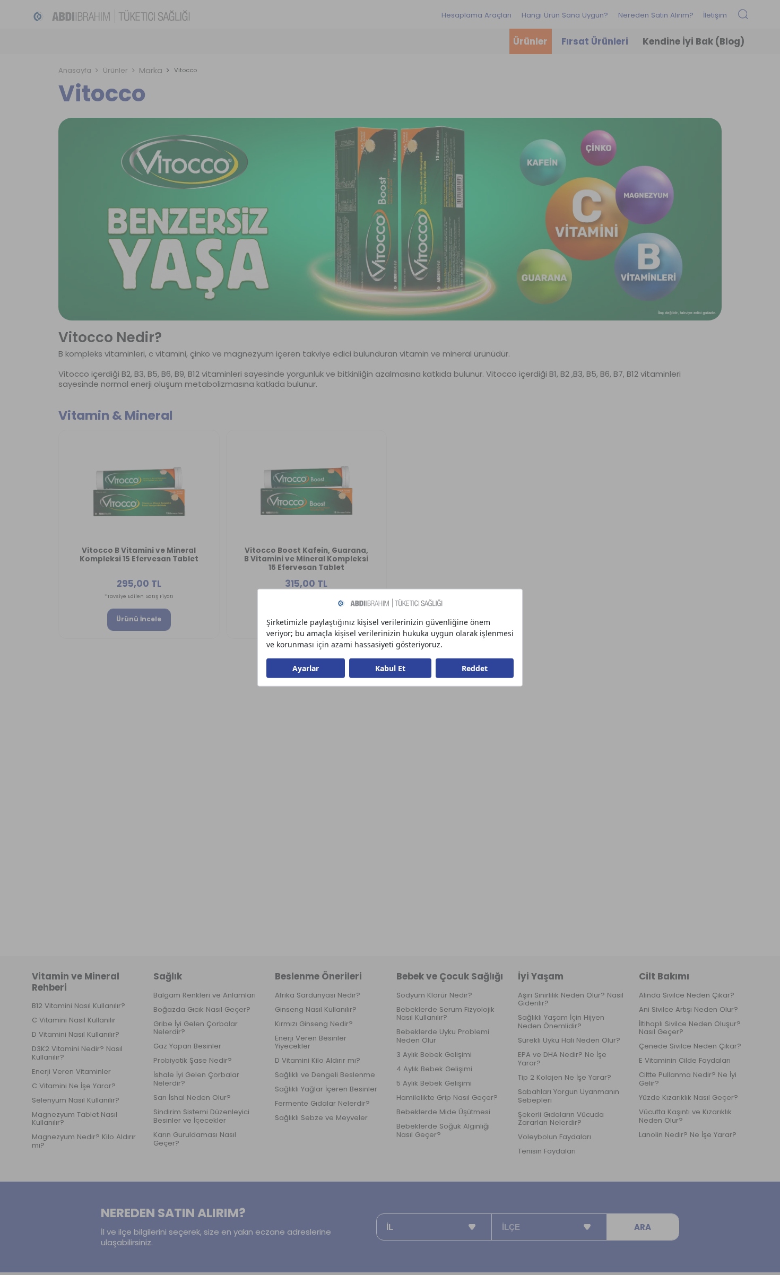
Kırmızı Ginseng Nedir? (314, 1024)
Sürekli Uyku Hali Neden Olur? (569, 1040)
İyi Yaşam (541, 976)
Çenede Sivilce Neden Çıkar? (690, 1046)
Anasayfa (74, 70)
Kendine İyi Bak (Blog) (693, 41)
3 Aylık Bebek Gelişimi (434, 1055)
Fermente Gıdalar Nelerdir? (322, 1103)
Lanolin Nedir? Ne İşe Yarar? (687, 1135)
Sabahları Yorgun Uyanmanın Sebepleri (568, 1096)
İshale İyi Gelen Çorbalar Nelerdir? (196, 1079)
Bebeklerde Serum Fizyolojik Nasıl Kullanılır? (445, 1013)
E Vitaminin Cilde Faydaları (685, 1060)
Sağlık (167, 976)
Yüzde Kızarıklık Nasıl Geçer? (688, 1098)
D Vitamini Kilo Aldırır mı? (317, 1060)
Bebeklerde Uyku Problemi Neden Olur (442, 1036)
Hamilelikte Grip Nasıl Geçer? (447, 1098)
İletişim (715, 15)
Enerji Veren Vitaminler (71, 1072)
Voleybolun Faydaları (554, 1137)
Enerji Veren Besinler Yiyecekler (310, 1042)
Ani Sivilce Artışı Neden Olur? (688, 1009)
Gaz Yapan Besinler (187, 1046)
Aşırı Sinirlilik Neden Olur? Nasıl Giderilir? (570, 999)
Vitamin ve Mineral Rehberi (75, 982)
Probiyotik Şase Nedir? (192, 1060)
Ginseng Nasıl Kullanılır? (316, 1009)
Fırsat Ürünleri (594, 41)
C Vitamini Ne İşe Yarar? (74, 1086)
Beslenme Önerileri (318, 976)
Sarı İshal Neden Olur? (192, 1098)
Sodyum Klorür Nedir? (434, 995)
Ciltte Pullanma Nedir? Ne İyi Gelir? (687, 1079)
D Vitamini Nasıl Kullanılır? (75, 1034)
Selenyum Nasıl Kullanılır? (75, 1100)
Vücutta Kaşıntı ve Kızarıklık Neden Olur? (685, 1116)
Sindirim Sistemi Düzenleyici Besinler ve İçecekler (201, 1116)
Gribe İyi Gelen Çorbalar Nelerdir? (195, 1028)
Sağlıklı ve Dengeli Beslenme (325, 1075)
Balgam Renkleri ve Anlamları (204, 995)
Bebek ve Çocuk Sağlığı (449, 976)
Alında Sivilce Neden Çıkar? (686, 995)
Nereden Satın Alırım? (656, 15)
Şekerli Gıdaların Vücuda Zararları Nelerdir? (561, 1119)
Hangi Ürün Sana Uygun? (565, 15)
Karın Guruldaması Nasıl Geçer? (194, 1139)
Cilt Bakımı (664, 976)
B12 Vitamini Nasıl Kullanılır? (78, 1006)
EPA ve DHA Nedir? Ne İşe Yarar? (562, 1059)
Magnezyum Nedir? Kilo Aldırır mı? (84, 1141)
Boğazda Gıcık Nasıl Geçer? (201, 1009)
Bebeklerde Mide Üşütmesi (443, 1112)
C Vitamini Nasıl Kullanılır (74, 1020)
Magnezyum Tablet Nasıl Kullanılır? (74, 1119)
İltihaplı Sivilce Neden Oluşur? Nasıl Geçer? (690, 1028)
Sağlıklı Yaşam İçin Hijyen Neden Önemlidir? (561, 1021)
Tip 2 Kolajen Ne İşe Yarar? (564, 1077)
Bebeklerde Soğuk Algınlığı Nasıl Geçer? (443, 1130)
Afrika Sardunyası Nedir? (317, 995)
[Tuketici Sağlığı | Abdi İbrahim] (111, 15)
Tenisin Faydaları (547, 1151)
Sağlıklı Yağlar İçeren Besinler (326, 1089)
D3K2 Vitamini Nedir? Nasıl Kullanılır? (77, 1053)
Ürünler (530, 41)
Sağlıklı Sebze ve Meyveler (321, 1118)
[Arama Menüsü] (743, 15)
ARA (642, 1227)
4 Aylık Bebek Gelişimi (434, 1069)
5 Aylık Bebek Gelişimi (434, 1083)
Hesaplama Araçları (476, 15)
